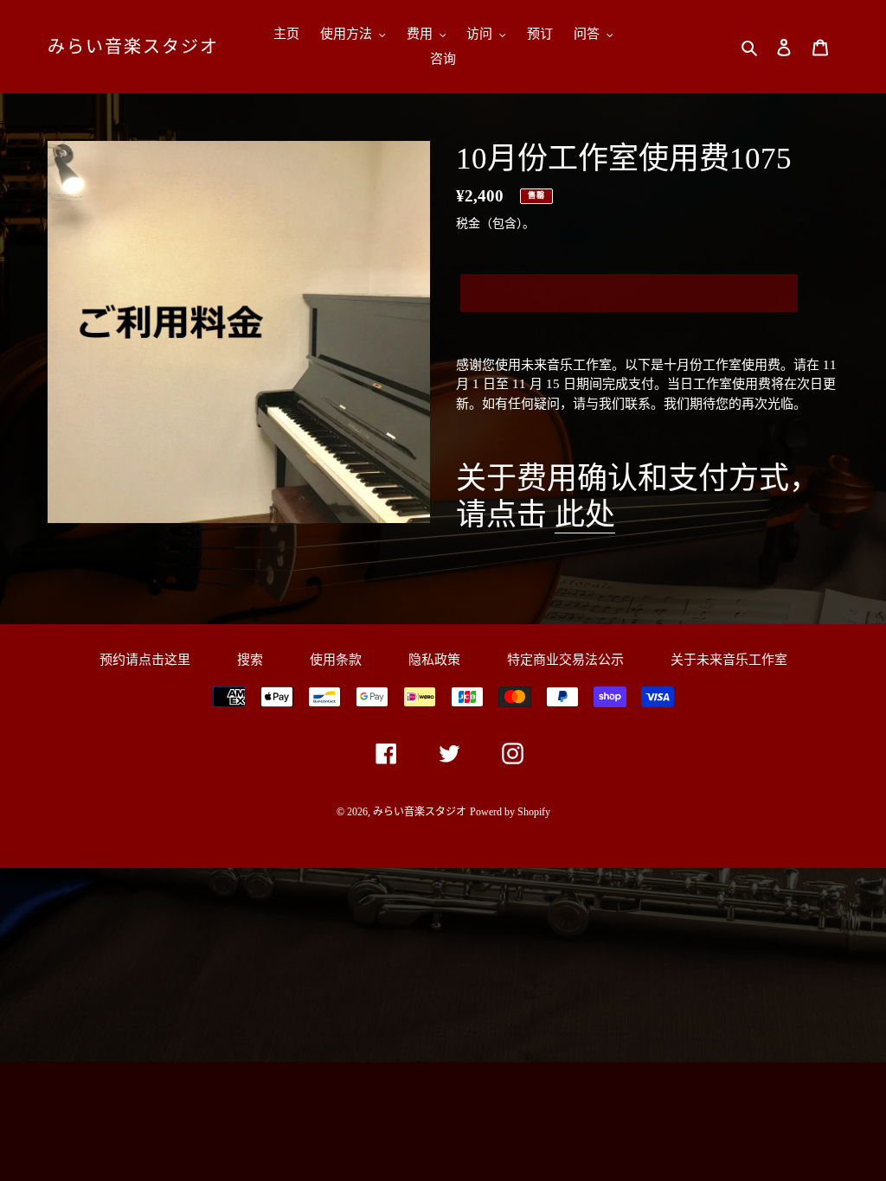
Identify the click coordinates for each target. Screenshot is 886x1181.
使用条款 (336, 660)
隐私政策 (434, 660)
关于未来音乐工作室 (729, 660)
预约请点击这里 (145, 660)
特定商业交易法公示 (565, 660)
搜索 (250, 660)
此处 (585, 515)
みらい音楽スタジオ (133, 46)
